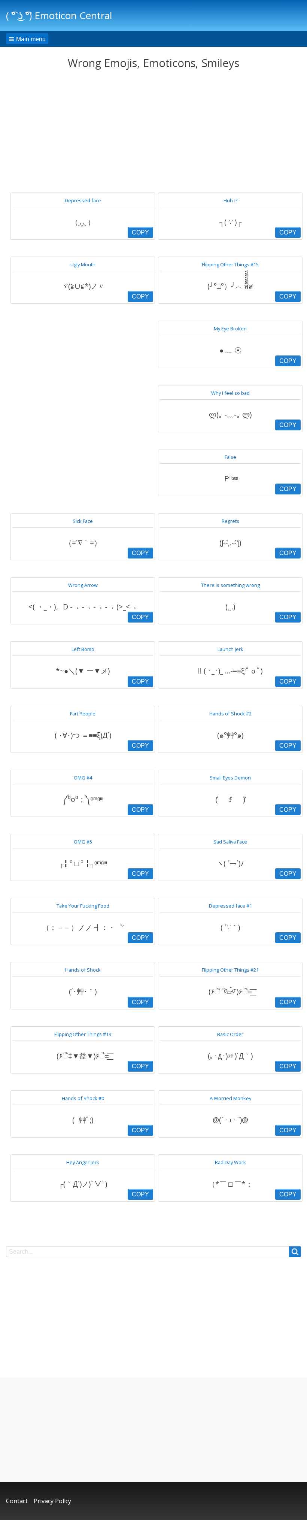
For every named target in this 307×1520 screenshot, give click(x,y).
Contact (17, 1501)
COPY (140, 232)
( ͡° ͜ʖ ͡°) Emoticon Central (59, 15)
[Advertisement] (153, 131)
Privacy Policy (52, 1501)
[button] (27, 38)
